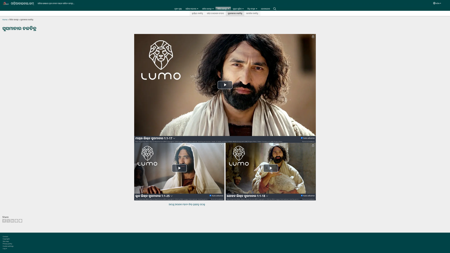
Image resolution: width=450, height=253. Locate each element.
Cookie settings (8, 246)
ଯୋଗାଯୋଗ (265, 8)
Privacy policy (7, 244)
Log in (5, 248)
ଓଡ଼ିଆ (438, 3)
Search (275, 9)
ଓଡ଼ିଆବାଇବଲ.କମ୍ (22, 3)
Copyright (6, 239)
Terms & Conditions (308, 141)
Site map (6, 241)
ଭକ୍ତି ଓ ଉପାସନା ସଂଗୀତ (215, 13)
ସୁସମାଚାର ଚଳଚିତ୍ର (235, 13)
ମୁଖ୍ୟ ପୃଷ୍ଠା (178, 8)
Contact (5, 236)
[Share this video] (313, 37)
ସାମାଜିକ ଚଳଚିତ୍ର (252, 13)
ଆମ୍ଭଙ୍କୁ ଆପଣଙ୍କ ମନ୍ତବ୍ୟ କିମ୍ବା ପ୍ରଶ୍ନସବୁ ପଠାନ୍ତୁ (187, 204)
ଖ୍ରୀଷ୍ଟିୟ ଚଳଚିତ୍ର (197, 13)
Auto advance (309, 138)
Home (4, 19)
